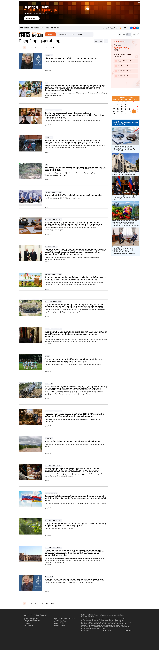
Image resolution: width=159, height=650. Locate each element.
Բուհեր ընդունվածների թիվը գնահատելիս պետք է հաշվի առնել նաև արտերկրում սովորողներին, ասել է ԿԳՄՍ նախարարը (73, 475)
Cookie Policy (128, 630)
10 (114, 107)
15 (133, 107)
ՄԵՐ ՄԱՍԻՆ (28, 615)
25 (118, 111)
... (42, 47)
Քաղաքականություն (51, 247)
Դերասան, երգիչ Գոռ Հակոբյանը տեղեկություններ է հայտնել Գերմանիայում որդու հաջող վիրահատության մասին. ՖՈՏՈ (76, 94)
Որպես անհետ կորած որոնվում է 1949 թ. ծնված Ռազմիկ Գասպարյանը (69, 582)
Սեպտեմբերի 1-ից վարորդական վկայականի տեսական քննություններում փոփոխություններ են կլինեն (70, 229)
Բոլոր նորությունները (32, 618)
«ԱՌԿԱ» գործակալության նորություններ (125, 123)
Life (46, 82)
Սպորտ (47, 356)
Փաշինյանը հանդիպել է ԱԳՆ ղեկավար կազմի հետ (62, 198)
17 (114, 109)
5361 (47, 47)
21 (129, 109)
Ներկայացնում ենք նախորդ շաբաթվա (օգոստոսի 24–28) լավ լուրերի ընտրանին (72, 120)
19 (122, 109)
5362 (52, 47)
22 (133, 109)
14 (130, 107)
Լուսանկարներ (60, 622)
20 (126, 109)
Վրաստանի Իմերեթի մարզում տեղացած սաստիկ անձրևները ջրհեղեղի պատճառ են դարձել (74, 445)
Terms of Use (107, 630)
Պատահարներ (49, 55)
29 (134, 111)
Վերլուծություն (59, 623)
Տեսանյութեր (59, 620)
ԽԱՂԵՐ (81, 34)
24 (114, 111)
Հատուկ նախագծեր (66, 34)
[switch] (128, 34)
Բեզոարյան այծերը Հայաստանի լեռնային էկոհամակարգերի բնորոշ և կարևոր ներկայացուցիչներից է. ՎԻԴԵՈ (72, 174)
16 (137, 107)
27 (126, 111)
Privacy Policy (85, 630)
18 (118, 109)
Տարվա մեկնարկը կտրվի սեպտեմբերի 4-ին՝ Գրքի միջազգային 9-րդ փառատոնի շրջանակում (72, 420)
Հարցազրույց (59, 625)
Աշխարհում (48, 438)
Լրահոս (50, 34)
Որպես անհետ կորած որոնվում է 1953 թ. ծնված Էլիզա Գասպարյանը (68, 61)
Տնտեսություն (29, 622)
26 (122, 111)
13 (126, 107)
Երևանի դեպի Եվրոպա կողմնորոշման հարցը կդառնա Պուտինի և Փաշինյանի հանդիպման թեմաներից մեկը (72, 258)
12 (122, 107)
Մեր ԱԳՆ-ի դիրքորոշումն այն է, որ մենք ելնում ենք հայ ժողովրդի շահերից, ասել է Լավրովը (76, 503)
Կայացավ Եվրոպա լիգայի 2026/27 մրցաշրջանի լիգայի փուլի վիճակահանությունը (73, 364)
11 (118, 107)
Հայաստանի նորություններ (53, 110)
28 (130, 111)
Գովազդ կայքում (40, 615)
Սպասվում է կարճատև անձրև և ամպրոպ (59, 528)
